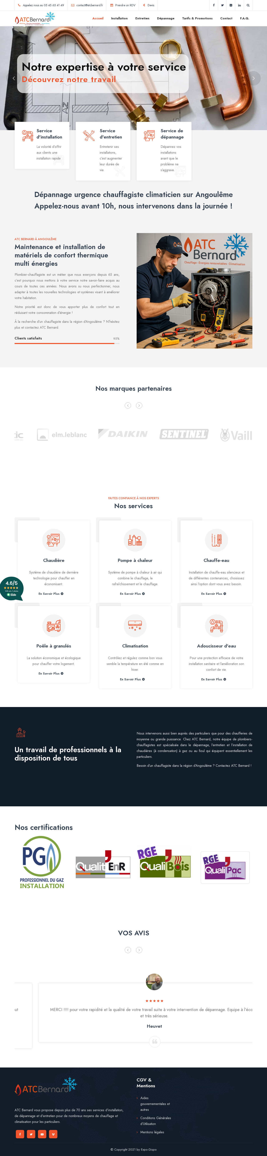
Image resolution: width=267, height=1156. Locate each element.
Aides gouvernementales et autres (155, 1104)
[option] (42, 434)
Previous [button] (128, 405)
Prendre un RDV (125, 5)
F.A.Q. (244, 18)
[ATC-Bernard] (35, 18)
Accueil (97, 18)
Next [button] (139, 405)
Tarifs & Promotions (197, 18)
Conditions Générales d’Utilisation (155, 1121)
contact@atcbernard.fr (89, 5)
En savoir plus (49, 673)
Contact (226, 18)
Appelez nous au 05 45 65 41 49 (43, 5)
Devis (151, 5)
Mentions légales (152, 1132)
